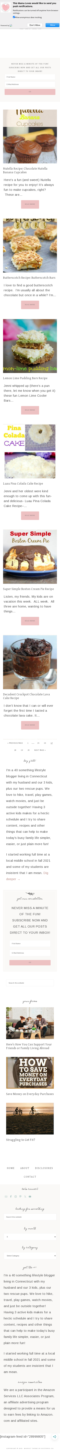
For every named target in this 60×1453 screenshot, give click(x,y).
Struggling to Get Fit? (20, 1140)
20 (29, 750)
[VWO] (13, 25)
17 (52, 743)
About (24, 1168)
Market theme (31, 1448)
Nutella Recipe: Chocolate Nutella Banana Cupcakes (25, 170)
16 (45, 743)
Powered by (5, 25)
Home (11, 1168)
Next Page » (40, 750)
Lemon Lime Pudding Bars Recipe (25, 378)
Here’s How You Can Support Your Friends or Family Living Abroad (29, 1046)
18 (15, 750)
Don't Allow (35, 25)
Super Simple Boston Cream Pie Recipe (28, 589)
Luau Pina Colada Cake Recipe (23, 483)
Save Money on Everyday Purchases (30, 1094)
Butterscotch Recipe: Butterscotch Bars (29, 278)
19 (22, 750)
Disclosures (44, 1168)
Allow (52, 25)
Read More (30, 204)
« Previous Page (15, 743)
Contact (30, 1176)
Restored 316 (47, 1448)
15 (38, 743)
